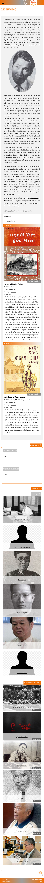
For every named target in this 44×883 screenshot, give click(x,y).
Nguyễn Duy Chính (22, 861)
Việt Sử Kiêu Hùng (22, 737)
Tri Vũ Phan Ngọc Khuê (22, 547)
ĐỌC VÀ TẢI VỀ (36, 281)
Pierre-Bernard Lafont (22, 520)
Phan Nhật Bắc (22, 673)
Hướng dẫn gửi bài (6, 881)
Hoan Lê (13, 292)
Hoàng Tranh (22, 645)
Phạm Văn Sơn (22, 766)
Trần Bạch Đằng (22, 831)
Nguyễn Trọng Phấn (22, 612)
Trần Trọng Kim (22, 798)
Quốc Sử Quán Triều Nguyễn (22, 707)
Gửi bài (5, 879)
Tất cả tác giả (36, 488)
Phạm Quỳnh (22, 580)
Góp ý (40, 881)
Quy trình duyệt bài (37, 879)
